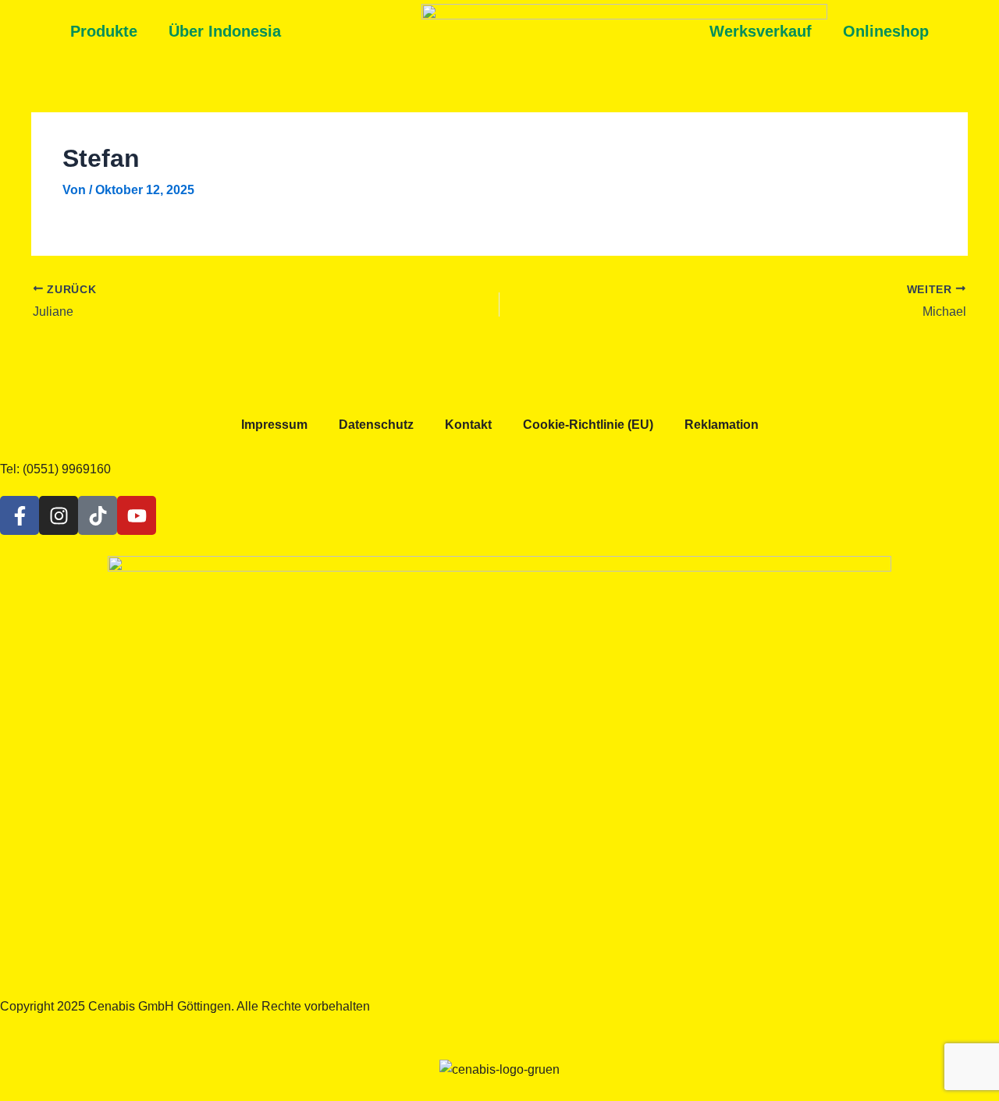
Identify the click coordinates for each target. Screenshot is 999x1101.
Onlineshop (886, 31)
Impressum (274, 424)
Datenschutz (376, 424)
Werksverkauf (760, 31)
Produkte (103, 31)
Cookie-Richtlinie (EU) (588, 424)
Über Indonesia (225, 31)
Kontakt (468, 424)
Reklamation (721, 424)
